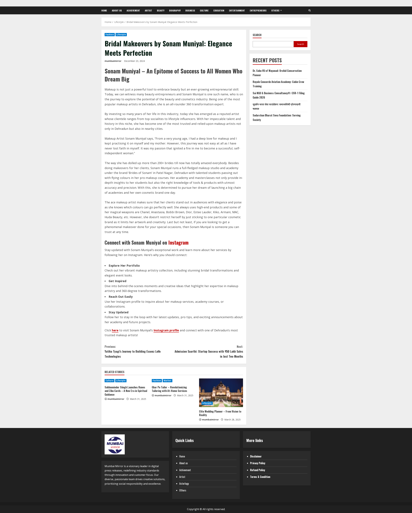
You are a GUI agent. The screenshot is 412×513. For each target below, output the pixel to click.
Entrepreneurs (258, 10)
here (115, 330)
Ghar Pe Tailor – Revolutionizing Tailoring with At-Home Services (169, 389)
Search (257, 35)
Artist (148, 10)
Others (275, 10)
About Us (117, 10)
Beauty (160, 10)
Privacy (254, 463)
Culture (204, 10)
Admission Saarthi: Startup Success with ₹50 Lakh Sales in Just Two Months (209, 351)
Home (104, 10)
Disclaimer (256, 456)
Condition (265, 477)
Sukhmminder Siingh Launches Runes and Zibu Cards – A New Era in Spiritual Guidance (126, 390)
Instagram (178, 242)
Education (218, 10)
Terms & (255, 477)
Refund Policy (257, 470)
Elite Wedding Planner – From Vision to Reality (220, 413)
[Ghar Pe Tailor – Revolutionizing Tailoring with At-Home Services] (174, 380)
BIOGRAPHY (175, 10)
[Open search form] (310, 10)
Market (167, 380)
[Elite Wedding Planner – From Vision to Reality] (221, 392)
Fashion (110, 34)
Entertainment (237, 10)
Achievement (133, 10)
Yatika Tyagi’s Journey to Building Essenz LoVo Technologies (133, 351)
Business (190, 10)
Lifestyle (121, 34)
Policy (262, 463)
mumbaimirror (113, 60)
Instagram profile (166, 330)
